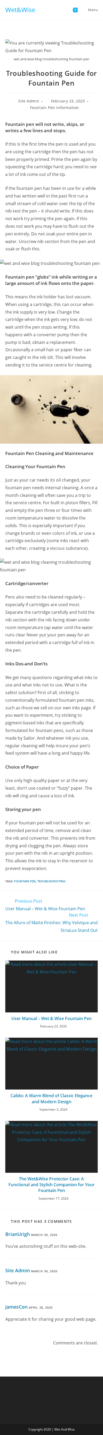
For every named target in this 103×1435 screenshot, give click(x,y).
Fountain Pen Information (54, 107)
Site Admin (28, 100)
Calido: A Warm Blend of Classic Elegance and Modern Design (51, 1098)
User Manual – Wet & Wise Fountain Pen (51, 1018)
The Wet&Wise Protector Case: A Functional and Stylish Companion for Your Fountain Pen (51, 1185)
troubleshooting (51, 881)
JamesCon (16, 1307)
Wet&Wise (20, 9)
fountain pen (25, 881)
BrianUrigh (17, 1234)
